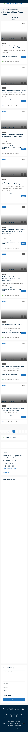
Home (3, 9)
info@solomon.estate (10, 469)
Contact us (6, 472)
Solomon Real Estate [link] (15, 61)
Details (23, 57)
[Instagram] (14, 716)
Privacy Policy (6, 723)
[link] (14, 31)
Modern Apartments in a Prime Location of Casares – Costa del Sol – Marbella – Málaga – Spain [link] (13, 231)
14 (14, 431)
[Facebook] (5, 716)
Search (14, 699)
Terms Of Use (13, 723)
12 (7, 431)
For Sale (4, 43)
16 (20, 431)
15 (17, 431)
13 (10, 431)
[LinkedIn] (18, 716)
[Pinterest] (22, 716)
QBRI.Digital (16, 728)
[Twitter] (10, 716)
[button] (14, 695)
